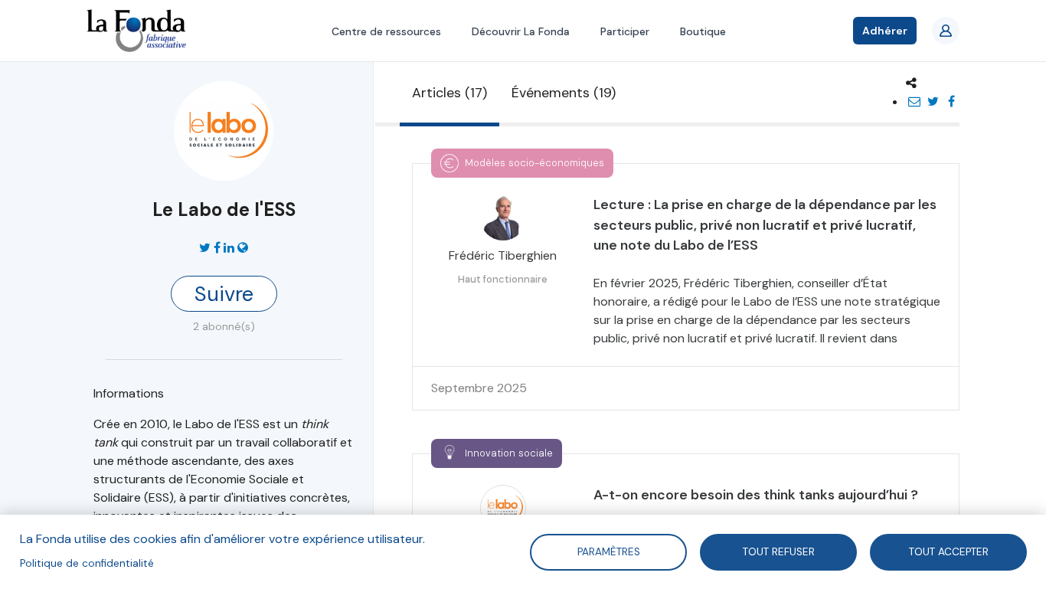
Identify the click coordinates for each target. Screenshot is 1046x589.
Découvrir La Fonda (521, 31)
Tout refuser (779, 551)
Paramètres (608, 551)
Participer (624, 31)
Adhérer (884, 31)
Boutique (703, 31)
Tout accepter (949, 551)
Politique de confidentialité (87, 563)
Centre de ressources (386, 31)
